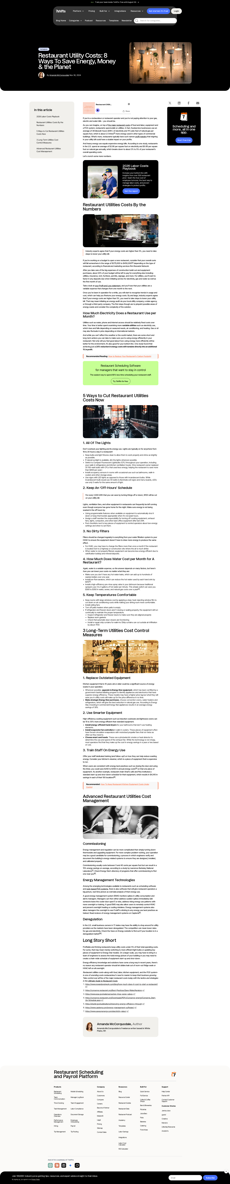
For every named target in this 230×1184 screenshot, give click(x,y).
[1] (114, 133)
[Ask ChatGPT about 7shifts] (50, 1165)
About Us (100, 1091)
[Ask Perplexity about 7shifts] (63, 1165)
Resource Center (124, 1097)
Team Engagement (77, 1103)
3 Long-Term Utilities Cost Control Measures (47, 141)
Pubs (142, 1117)
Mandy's (165, 1123)
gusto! (164, 1115)
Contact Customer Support (168, 1100)
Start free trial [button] (184, 140)
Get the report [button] (131, 191)
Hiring (56, 1126)
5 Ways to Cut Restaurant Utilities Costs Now (50, 132)
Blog (120, 1091)
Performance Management (58, 1121)
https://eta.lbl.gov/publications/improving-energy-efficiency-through (113, 1004)
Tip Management (60, 1132)
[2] (132, 263)
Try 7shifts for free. (120, 381)
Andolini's (165, 1131)
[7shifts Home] (61, 11)
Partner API (165, 1096)
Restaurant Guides (125, 1103)
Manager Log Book (77, 1097)
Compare (100, 1100)
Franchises (144, 1130)
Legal (99, 1120)
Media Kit (100, 1116)
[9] (140, 912)
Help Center (166, 1091)
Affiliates (100, 1112)
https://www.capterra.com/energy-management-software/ (109, 1007)
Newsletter (127, 20)
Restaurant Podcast (125, 1114)
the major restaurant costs (119, 125)
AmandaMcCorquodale (59, 75)
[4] (139, 589)
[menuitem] (61, 21)
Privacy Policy (35, 1179)
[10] (100, 933)
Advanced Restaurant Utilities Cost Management (49, 150)
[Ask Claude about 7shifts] (57, 1165)
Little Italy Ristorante (168, 1127)
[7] (92, 870)
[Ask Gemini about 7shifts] (70, 1165)
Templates (114, 20)
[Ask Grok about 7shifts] (77, 1165)
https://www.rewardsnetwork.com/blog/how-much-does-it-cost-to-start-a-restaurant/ (121, 984)
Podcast (89, 20)
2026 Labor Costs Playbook (48, 116)
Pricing (99, 1124)
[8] (95, 873)
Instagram (43, 49)
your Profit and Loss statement (108, 285)
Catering (143, 1126)
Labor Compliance (77, 1109)
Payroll (73, 1126)
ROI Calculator (123, 1149)
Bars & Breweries (146, 1105)
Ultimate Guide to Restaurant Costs (102, 981)
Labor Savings (123, 1132)
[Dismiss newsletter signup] (226, 1171)
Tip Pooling (74, 1132)
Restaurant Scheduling (58, 1092)
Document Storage (77, 1114)
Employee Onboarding (75, 1121)
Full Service (144, 1096)
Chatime (165, 1119)
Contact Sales (101, 1132)
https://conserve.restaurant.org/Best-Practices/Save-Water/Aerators (113, 990)
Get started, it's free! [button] (158, 11)
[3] (90, 581)
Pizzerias (143, 1109)
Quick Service (144, 1091)
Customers (101, 1096)
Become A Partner (103, 1108)
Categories (74, 20)
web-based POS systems (97, 889)
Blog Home (61, 20)
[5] (136, 768)
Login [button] (176, 11)
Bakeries (143, 1122)
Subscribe (210, 1178)
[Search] (136, 20)
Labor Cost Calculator (122, 1144)
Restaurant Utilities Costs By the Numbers (50, 123)
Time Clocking (59, 1103)
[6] (114, 777)
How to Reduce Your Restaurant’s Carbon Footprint (129, 356)
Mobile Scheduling (77, 1091)
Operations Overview (58, 1115)
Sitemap (100, 1128)
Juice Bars (143, 1113)
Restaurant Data (124, 1109)
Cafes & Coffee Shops (145, 1100)
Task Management (60, 1109)
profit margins (141, 136)
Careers (100, 1104)
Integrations (123, 1137)
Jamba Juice (166, 1111)
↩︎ (86, 986)
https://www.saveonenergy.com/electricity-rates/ (105, 1011)
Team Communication (59, 1098)
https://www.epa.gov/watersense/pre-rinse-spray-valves (109, 994)
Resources (101, 20)
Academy (122, 1120)
